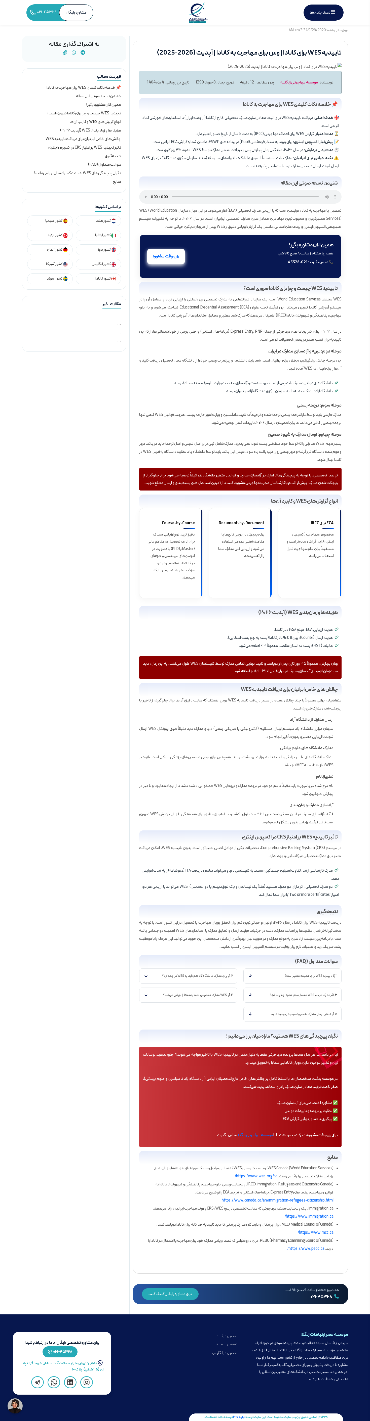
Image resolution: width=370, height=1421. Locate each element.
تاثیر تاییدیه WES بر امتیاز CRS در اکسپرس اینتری (84, 148)
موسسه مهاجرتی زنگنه (255, 1135)
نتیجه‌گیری (113, 156)
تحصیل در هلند (227, 1344)
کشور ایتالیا (103, 235)
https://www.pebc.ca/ (305, 1249)
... (119, 315)
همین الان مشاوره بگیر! (103, 105)
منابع (117, 182)
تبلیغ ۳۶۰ (239, 1417)
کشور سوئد (55, 278)
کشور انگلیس (101, 264)
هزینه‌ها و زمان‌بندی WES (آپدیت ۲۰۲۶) (90, 130)
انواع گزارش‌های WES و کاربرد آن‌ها (95, 122)
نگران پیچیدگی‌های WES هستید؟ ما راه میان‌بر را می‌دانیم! (77, 173)
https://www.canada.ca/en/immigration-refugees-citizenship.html (278, 1200)
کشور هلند (103, 221)
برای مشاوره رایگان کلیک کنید (170, 1294)
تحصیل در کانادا (227, 1336)
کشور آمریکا (54, 264)
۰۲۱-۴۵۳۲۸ (321, 1297)
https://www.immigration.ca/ (309, 1217)
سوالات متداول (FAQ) (104, 165)
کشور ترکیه (55, 235)
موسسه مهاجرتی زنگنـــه (299, 82)
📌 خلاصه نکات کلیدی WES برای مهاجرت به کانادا (84, 88)
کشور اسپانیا (54, 221)
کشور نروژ (104, 249)
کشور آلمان (55, 249)
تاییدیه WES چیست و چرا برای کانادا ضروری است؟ (84, 113)
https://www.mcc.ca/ (316, 1233)
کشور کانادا (103, 278)
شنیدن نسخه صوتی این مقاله (98, 96)
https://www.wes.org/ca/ (256, 1176)
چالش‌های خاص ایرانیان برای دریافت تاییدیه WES (83, 139)
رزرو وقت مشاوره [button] (166, 256)
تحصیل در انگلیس (225, 1353)
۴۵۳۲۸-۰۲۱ (62, 1352)
